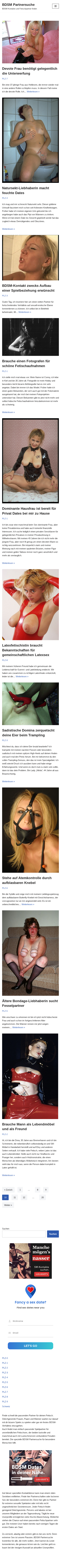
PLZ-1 (5, 371)
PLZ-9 (5, 1401)
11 (15, 1197)
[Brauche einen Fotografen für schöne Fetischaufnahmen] (30, 337)
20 (42, 1197)
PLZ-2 (5, 1134)
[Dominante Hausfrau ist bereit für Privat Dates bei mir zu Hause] (30, 460)
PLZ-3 (5, 198)
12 (24, 1197)
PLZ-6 (5, 888)
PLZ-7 (5, 79)
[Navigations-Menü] (55, 6)
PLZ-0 (5, 1358)
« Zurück (8, 1190)
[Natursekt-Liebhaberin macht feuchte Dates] (30, 140)
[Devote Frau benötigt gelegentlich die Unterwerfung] (30, 42)
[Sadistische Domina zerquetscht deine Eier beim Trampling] (30, 703)
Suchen (5, 1228)
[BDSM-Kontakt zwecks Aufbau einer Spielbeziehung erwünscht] (30, 257)
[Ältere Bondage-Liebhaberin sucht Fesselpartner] (30, 953)
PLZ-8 (5, 660)
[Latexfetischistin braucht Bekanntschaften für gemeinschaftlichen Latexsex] (30, 604)
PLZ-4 (5, 1377)
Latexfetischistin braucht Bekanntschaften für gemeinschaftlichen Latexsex (25, 650)
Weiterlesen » (33, 91)
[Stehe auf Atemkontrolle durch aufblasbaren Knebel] (30, 830)
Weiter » (8, 1205)
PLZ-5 (5, 1011)
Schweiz (6, 1406)
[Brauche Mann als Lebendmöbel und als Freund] (30, 1076)
